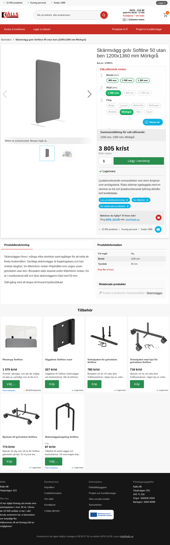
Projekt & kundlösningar (149, 29)
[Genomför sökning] (104, 15)
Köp (52, 384)
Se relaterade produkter (112, 206)
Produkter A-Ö (120, 29)
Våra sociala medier (99, 499)
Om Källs (140, 16)
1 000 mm (127, 80)
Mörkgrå (126, 111)
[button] (89, 94)
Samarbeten (95, 505)
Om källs (48, 499)
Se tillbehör (139, 200)
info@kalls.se (133, 219)
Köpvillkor (49, 487)
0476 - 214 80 (137, 10)
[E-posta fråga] (159, 218)
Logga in (162, 3)
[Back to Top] (150, 537)
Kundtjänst (128, 16)
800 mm (112, 80)
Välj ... (11, 384)
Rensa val (155, 122)
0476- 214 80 (113, 219)
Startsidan (6, 39)
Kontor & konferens (14, 29)
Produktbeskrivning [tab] (16, 245)
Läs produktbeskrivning (112, 200)
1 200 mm (143, 80)
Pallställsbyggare (98, 487)
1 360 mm (113, 92)
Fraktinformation (53, 493)
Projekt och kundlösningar (102, 493)
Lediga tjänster (52, 510)
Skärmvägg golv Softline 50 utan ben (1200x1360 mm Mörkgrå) (50, 39)
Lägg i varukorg (139, 161)
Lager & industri (41, 29)
